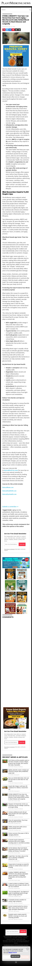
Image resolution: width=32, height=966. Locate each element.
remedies (5, 520)
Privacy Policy (13, 952)
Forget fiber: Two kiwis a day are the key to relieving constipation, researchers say (18, 857)
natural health (24, 516)
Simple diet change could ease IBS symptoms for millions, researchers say (18, 787)
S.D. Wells (12, 26)
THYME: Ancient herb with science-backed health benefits (17, 827)
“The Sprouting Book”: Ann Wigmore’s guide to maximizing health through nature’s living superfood (18, 893)
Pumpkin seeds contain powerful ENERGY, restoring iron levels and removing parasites (17, 916)
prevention (22, 518)
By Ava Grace (17, 888)
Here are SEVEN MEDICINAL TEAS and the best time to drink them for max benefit (18, 779)
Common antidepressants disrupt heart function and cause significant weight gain (18, 813)
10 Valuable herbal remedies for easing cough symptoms (17, 900)
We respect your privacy (22, 940)
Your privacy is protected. (9, 549)
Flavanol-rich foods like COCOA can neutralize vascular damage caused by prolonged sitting (18, 805)
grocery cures (23, 514)
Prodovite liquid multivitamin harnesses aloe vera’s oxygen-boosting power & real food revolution (19, 841)
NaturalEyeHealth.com (9, 494)
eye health (11, 514)
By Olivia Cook (17, 823)
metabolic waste (14, 516)
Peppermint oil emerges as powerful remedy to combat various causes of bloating (18, 866)
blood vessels (15, 512)
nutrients (5, 518)
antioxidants (6, 512)
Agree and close (15, 956)
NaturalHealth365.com (9, 491)
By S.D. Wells (17, 800)
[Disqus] (16, 640)
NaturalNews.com (7, 487)
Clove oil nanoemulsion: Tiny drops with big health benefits (17, 820)
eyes (16, 514)
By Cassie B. (16, 774)
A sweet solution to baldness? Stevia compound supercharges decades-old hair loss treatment (18, 885)
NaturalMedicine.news (11, 470)
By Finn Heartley (18, 844)
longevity (5, 516)
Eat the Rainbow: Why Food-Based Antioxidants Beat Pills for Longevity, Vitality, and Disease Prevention (18, 849)
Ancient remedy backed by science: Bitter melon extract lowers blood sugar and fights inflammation (18, 908)
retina (11, 520)
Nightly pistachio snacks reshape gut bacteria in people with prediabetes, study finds (18, 771)
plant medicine (13, 518)
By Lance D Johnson (18, 766)
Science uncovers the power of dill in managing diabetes (18, 834)
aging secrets (16, 510)
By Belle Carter (17, 896)
